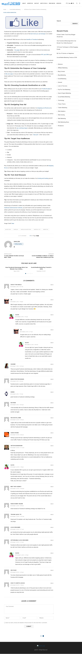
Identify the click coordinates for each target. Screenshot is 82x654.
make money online (17, 503)
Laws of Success (62, 86)
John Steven (15, 432)
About (24, 3)
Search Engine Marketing (64, 93)
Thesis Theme (62, 104)
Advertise (30, 3)
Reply (52, 284)
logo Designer (15, 527)
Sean (12, 223)
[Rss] (73, 3)
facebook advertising (26, 229)
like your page (9, 74)
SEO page (13, 570)
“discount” (35, 134)
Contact (36, 3)
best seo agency (16, 486)
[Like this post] (31, 235)
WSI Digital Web (16, 417)
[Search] (77, 3)
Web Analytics (61, 111)
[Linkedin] (69, 3)
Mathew (13, 402)
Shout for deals (16, 284)
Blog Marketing (62, 75)
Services (58, 3)
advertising (8, 229)
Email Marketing (62, 78)
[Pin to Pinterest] (36, 235)
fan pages (17, 50)
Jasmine (13, 364)
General (60, 82)
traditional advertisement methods (13, 207)
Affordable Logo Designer (19, 540)
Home (4, 9)
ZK (11, 299)
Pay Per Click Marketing (64, 89)
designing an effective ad (44, 108)
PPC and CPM (44, 54)
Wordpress (61, 125)
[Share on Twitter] (34, 235)
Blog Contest (61, 71)
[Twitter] (68, 3)
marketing (45, 229)
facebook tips (37, 229)
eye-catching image (22, 128)
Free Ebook (52, 3)
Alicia (17, 314)
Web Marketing (62, 118)
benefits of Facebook (32, 39)
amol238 (17, 241)
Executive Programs (17, 379)
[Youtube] (71, 3)
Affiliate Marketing (62, 68)
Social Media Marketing (15, 9)
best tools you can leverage (38, 33)
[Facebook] (66, 3)
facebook (16, 229)
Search (59, 21)
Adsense (60, 64)
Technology (61, 100)
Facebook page (46, 88)
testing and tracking (43, 178)
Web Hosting (61, 115)
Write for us (43, 3)
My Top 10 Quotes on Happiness (65, 53)
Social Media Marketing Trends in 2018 (67, 57)
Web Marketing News (63, 122)
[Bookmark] (79, 3)
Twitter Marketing (62, 107)
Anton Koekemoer (16, 445)
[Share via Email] (38, 235)
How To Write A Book (18, 583)
